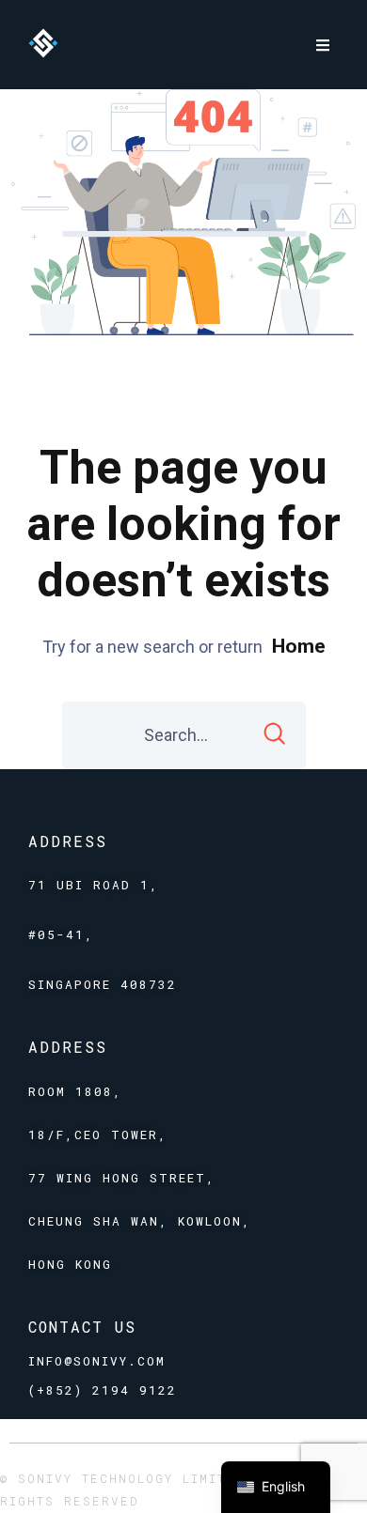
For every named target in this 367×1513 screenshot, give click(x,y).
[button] (322, 44)
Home (299, 646)
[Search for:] (184, 735)
